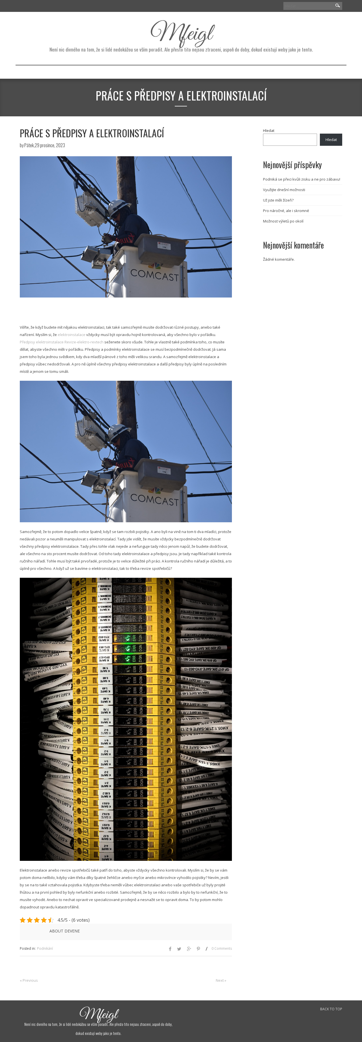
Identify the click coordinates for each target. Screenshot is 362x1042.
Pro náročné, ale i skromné (286, 210)
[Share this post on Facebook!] (170, 949)
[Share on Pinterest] (198, 949)
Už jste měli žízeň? (278, 200)
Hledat (268, 130)
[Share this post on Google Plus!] (189, 949)
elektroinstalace (71, 334)
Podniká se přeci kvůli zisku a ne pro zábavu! (301, 179)
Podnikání (45, 948)
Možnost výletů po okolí (283, 221)
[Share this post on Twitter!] (179, 949)
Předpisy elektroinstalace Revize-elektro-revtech (62, 342)
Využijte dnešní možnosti (284, 189)
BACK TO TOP (331, 1009)
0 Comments (222, 948)
